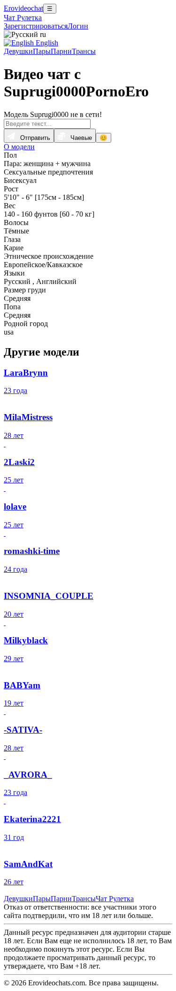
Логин (78, 26)
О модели (19, 147)
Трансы (84, 51)
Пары (42, 51)
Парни (61, 51)
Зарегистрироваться (36, 26)
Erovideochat (23, 8)
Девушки (18, 51)
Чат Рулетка (23, 18)
